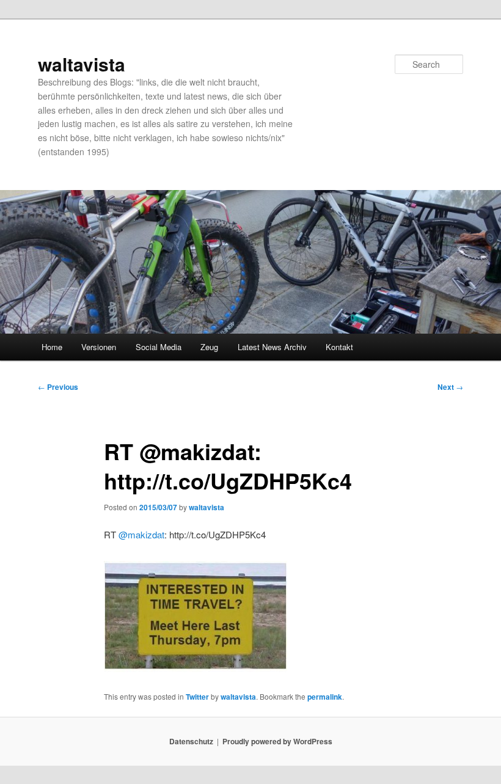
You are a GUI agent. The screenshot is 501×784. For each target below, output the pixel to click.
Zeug (209, 347)
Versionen (98, 347)
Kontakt (339, 347)
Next (450, 386)
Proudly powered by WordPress (277, 741)
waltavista (81, 64)
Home (52, 347)
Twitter (197, 696)
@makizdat (141, 534)
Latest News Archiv (272, 347)
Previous (58, 386)
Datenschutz (191, 741)
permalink (324, 696)
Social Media (158, 347)
